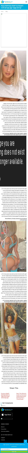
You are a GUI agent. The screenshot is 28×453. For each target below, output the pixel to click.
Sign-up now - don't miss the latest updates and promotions (14, 446)
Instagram (3, 437)
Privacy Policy (3, 429)
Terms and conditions (5, 431)
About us (2, 427)
